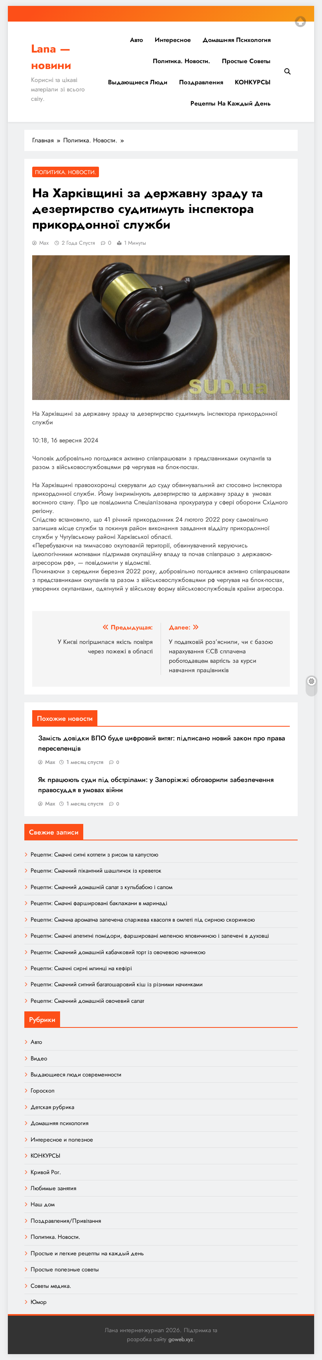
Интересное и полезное (62, 1139)
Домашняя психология (237, 39)
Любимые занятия (53, 1188)
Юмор (39, 1302)
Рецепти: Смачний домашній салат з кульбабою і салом (101, 887)
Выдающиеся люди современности (76, 1074)
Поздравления (201, 82)
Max (44, 243)
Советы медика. (51, 1286)
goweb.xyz (180, 1339)
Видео (39, 1058)
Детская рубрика (52, 1107)
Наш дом (43, 1204)
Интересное (173, 39)
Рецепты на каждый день (230, 103)
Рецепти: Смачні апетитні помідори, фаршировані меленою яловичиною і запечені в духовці (150, 935)
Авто (136, 39)
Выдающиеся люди (137, 82)
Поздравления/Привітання (66, 1220)
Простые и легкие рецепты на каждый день (87, 1253)
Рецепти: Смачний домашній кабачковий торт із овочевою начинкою (118, 952)
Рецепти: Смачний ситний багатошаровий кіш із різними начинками (117, 984)
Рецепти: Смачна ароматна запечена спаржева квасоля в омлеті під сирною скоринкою (143, 919)
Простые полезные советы (65, 1269)
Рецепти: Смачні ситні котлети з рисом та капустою (94, 854)
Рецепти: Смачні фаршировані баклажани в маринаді (99, 903)
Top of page (300, 21)
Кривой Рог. (46, 1172)
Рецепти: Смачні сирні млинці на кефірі (81, 968)
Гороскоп (43, 1090)
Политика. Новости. (181, 60)
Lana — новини (51, 56)
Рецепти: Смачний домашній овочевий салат (87, 1000)
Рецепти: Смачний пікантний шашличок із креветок (96, 870)
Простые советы (246, 60)
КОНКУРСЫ (253, 82)
